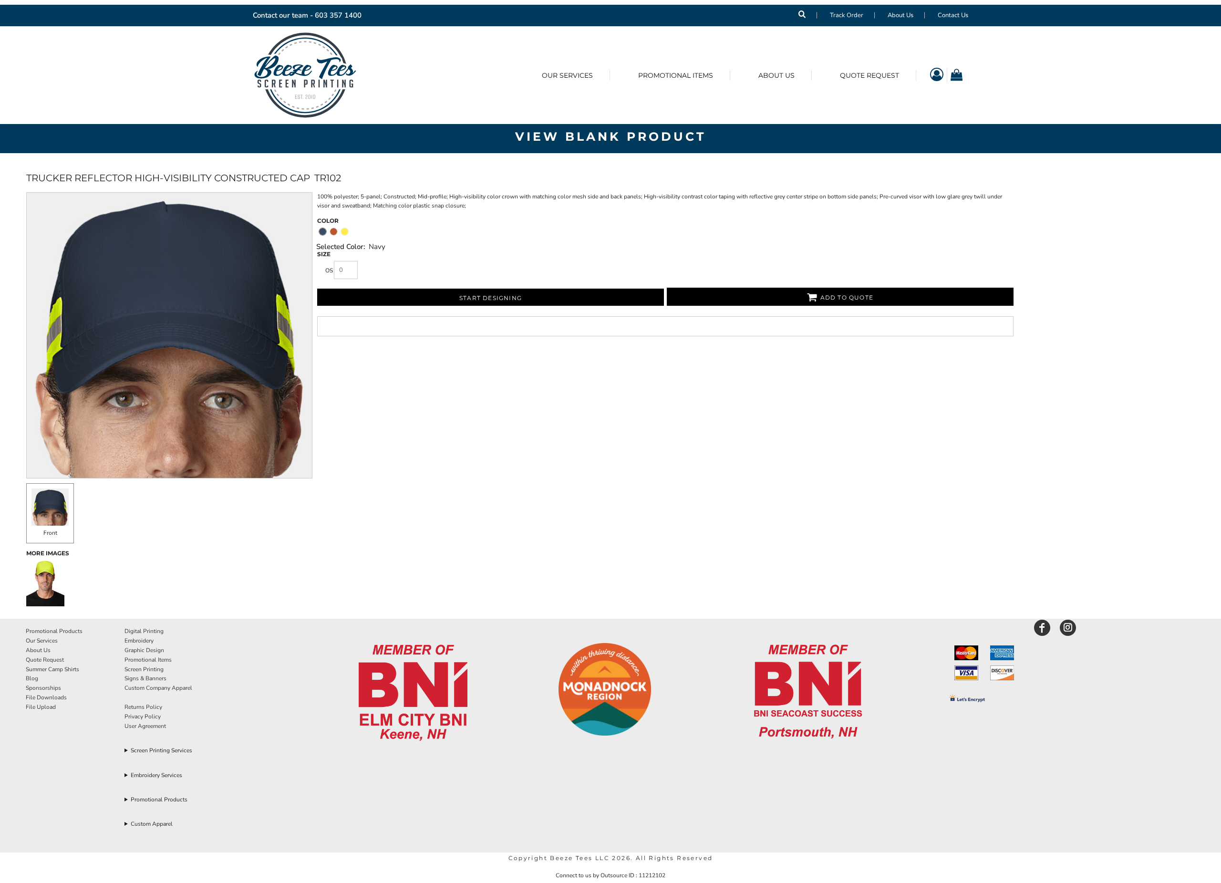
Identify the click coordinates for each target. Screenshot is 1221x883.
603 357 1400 (338, 15)
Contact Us (953, 15)
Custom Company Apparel (158, 688)
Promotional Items (148, 660)
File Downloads (46, 697)
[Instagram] (1068, 628)
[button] (413, 693)
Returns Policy (143, 707)
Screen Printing (144, 669)
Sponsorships (43, 688)
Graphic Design (144, 650)
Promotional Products (54, 631)
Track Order (846, 15)
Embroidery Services (156, 775)
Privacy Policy (142, 716)
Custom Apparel (152, 824)
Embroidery (139, 640)
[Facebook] (1042, 628)
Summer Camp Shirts (52, 669)
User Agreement (145, 726)
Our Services (42, 640)
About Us (900, 15)
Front (50, 533)
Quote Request (45, 660)
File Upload (41, 707)
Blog (32, 678)
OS (329, 270)
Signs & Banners (145, 678)
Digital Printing (144, 631)
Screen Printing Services (161, 750)
